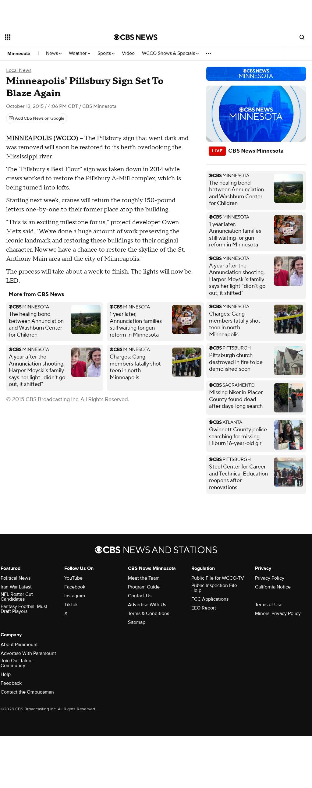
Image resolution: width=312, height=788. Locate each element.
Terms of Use (268, 604)
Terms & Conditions (148, 613)
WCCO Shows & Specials (169, 53)
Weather (78, 53)
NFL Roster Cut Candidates (17, 597)
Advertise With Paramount (28, 653)
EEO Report (203, 608)
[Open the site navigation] (48, 37)
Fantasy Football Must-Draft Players (25, 609)
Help (6, 674)
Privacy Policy (269, 578)
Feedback (11, 683)
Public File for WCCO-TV (217, 578)
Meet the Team (144, 578)
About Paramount (19, 644)
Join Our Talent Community (17, 663)
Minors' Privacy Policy (278, 613)
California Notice (273, 587)
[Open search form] (302, 37)
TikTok (71, 604)
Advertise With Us (147, 604)
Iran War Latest (16, 587)
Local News (18, 70)
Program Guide (144, 587)
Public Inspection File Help (214, 588)
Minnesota (18, 54)
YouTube (73, 578)
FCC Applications (210, 599)
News (52, 53)
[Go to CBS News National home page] (136, 37)
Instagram (74, 595)
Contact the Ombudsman (27, 692)
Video (128, 53)
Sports (105, 53)
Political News (15, 578)
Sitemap (136, 622)
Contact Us (139, 595)
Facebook (74, 587)
